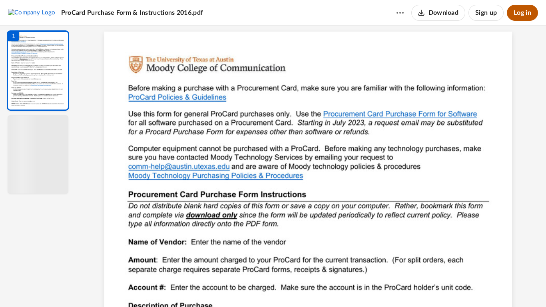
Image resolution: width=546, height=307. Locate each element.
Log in (522, 13)
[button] (38, 71)
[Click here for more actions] (400, 13)
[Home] (32, 12)
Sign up (486, 13)
